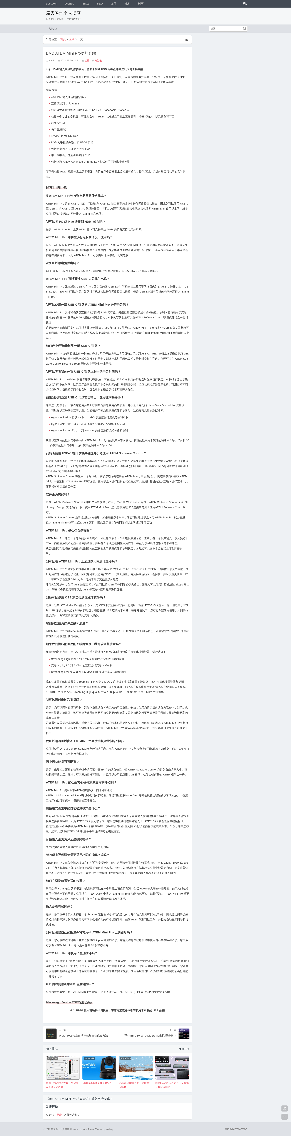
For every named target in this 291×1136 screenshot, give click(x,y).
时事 (141, 3)
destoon (51, 3)
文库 (113, 3)
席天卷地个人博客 (63, 13)
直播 (71, 39)
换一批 (184, 1049)
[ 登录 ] (59, 1114)
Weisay (109, 1129)
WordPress (88, 1129)
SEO (100, 3)
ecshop (69, 3)
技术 (127, 3)
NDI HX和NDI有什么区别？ (97, 1083)
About (53, 28)
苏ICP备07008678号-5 (236, 1129)
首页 (63, 39)
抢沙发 (98, 60)
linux (85, 3)
